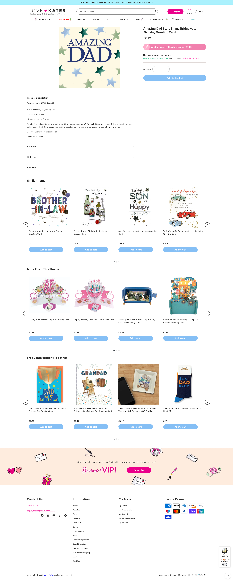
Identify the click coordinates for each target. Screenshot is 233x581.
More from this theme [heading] (43, 269)
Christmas (64, 19)
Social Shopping (79, 544)
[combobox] (117, 11)
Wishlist (189, 13)
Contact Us (77, 523)
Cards (96, 19)
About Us (76, 510)
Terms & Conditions (80, 548)
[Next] (207, 224)
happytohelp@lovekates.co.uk (41, 510)
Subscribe (139, 470)
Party (137, 19)
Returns (76, 535)
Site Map (76, 561)
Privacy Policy (78, 531)
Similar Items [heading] (36, 180)
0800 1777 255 (33, 505)
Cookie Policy (78, 557)
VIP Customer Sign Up (81, 552)
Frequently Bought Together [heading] (47, 358)
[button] (65, 19)
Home (75, 506)
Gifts (108, 19)
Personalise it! (178, 19)
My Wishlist (123, 523)
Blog (75, 514)
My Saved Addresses (127, 518)
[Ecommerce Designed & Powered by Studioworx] (199, 575)
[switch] (224, 564)
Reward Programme (81, 540)
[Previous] (25, 224)
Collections (122, 19)
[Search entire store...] (155, 11)
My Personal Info (125, 510)
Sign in (177, 11)
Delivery (76, 527)
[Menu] (228, 547)
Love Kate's (49, 575)
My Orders (123, 506)
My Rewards (124, 514)
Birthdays (81, 19)
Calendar (76, 518)
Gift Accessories (156, 19)
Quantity (147, 69)
